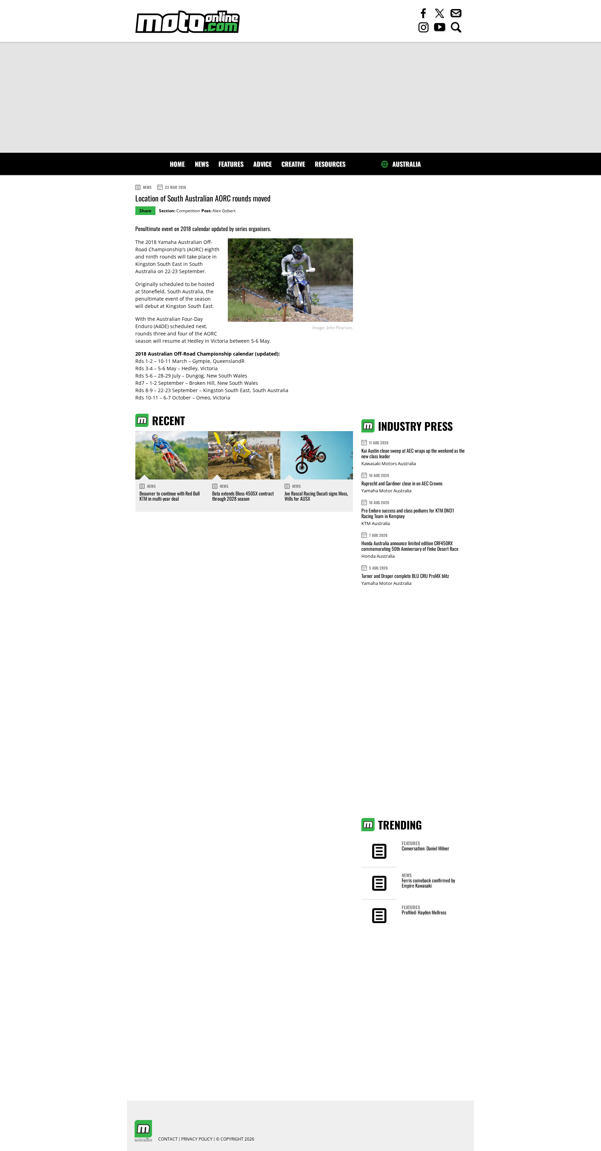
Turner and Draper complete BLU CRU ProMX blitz (405, 575)
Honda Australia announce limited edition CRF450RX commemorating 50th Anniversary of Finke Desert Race (409, 545)
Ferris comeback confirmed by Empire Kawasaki (428, 882)
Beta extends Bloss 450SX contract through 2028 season (243, 496)
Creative (293, 163)
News (202, 163)
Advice (262, 163)
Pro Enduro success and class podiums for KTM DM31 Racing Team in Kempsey (407, 513)
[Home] (187, 21)
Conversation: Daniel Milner (425, 848)
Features (230, 163)
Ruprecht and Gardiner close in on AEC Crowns (401, 483)
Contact (168, 1139)
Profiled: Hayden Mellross (424, 912)
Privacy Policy (197, 1139)
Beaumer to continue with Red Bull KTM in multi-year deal (169, 496)
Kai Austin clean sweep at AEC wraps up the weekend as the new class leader (413, 453)
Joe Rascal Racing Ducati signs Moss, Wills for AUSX (316, 496)
